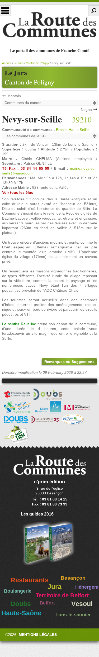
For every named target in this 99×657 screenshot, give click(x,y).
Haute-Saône (21, 613)
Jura (55, 586)
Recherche (93, 10)
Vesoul (82, 603)
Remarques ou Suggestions (69, 362)
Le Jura (18, 63)
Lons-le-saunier (73, 614)
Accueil (6, 63)
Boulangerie (17, 591)
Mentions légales (38, 634)
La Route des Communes (49, 25)
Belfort (47, 603)
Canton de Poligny (29, 82)
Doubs (21, 603)
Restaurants (30, 580)
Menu (5, 10)
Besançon (73, 578)
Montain (14, 96)
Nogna (86, 109)
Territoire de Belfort (62, 595)
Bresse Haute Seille (72, 129)
